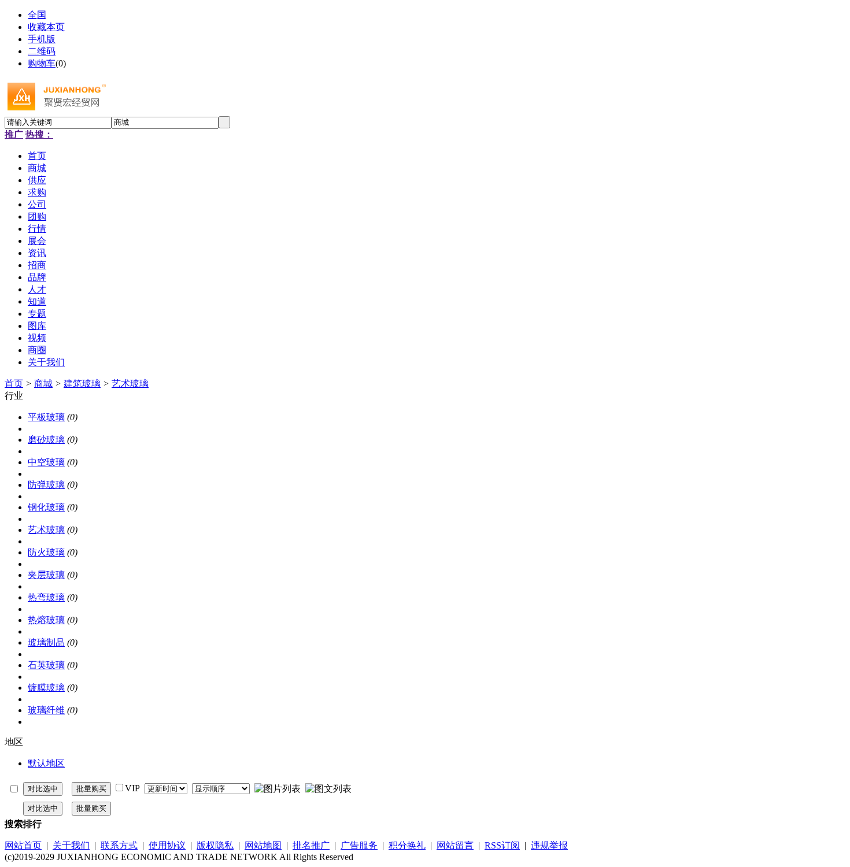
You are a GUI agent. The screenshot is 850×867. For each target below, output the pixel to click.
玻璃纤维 (46, 710)
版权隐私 (215, 845)
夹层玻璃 (46, 575)
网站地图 (263, 845)
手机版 (42, 39)
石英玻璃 (46, 665)
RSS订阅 (502, 845)
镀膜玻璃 (46, 687)
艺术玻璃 (130, 383)
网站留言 (455, 845)
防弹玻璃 (46, 485)
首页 (14, 383)
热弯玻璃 (46, 597)
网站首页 (23, 845)
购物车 (42, 63)
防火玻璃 (46, 552)
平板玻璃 (46, 417)
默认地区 (46, 763)
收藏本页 (46, 27)
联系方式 (119, 845)
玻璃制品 (46, 642)
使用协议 (167, 845)
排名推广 (311, 845)
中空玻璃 (46, 462)
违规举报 (549, 845)
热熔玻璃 (46, 620)
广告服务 (359, 845)
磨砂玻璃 (46, 439)
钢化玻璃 (46, 507)
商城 (43, 383)
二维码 (42, 51)
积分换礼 (407, 845)
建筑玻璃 (82, 383)
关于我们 (71, 845)
